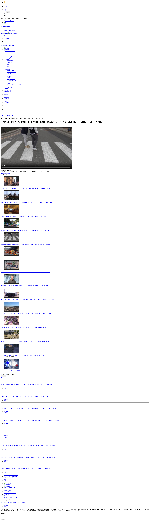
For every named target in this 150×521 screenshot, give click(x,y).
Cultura (9, 65)
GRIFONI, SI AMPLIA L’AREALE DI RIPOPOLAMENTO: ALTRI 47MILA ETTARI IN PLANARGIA (28, 457)
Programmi (6, 38)
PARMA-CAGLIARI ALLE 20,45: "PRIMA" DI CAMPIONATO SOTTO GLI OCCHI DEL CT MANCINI (28, 445)
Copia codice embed (6, 170)
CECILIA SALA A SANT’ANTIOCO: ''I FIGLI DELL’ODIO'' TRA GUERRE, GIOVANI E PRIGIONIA (28, 433)
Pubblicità (6, 98)
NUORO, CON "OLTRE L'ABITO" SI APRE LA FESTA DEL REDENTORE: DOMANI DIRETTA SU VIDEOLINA (31, 420)
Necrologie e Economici (10, 493)
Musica (8, 83)
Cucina (8, 67)
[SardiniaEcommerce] (9, 487)
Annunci (6, 95)
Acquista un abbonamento (10, 476)
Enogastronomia (11, 79)
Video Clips (7, 69)
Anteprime (9, 58)
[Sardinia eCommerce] (9, 23)
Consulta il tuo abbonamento (11, 475)
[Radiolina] (6, 22)
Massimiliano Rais (5, 173)
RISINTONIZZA (8, 40)
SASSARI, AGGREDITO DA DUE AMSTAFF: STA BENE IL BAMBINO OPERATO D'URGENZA (27, 384)
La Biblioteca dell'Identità (10, 477)
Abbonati (6, 94)
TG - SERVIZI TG (7, 115)
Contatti (6, 495)
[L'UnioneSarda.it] (9, 483)
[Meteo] (4, 2)
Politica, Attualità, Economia (14, 84)
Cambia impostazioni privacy (11, 497)
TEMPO (6, 101)
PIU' (5, 41)
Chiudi (2, 519)
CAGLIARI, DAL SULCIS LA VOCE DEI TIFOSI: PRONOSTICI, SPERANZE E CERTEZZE (25, 468)
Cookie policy (7, 491)
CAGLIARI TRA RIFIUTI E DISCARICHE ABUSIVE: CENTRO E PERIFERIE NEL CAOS (25, 396)
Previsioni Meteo (8, 91)
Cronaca (9, 76)
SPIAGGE (6, 102)
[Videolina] (5, 26)
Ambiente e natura (11, 72)
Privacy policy (7, 490)
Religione (9, 87)
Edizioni (9, 55)
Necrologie (6, 97)
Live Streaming (7, 90)
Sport (8, 63)
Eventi (8, 66)
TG (4, 37)
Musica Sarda (10, 70)
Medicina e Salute (11, 81)
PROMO (6, 88)
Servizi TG (9, 56)
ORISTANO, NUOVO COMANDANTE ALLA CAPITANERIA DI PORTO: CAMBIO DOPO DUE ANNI (28, 408)
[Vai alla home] (6, 33)
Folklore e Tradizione (12, 80)
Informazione (10, 60)
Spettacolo (9, 62)
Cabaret (9, 73)
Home (5, 35)
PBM (5, 480)
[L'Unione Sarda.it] (9, 21)
